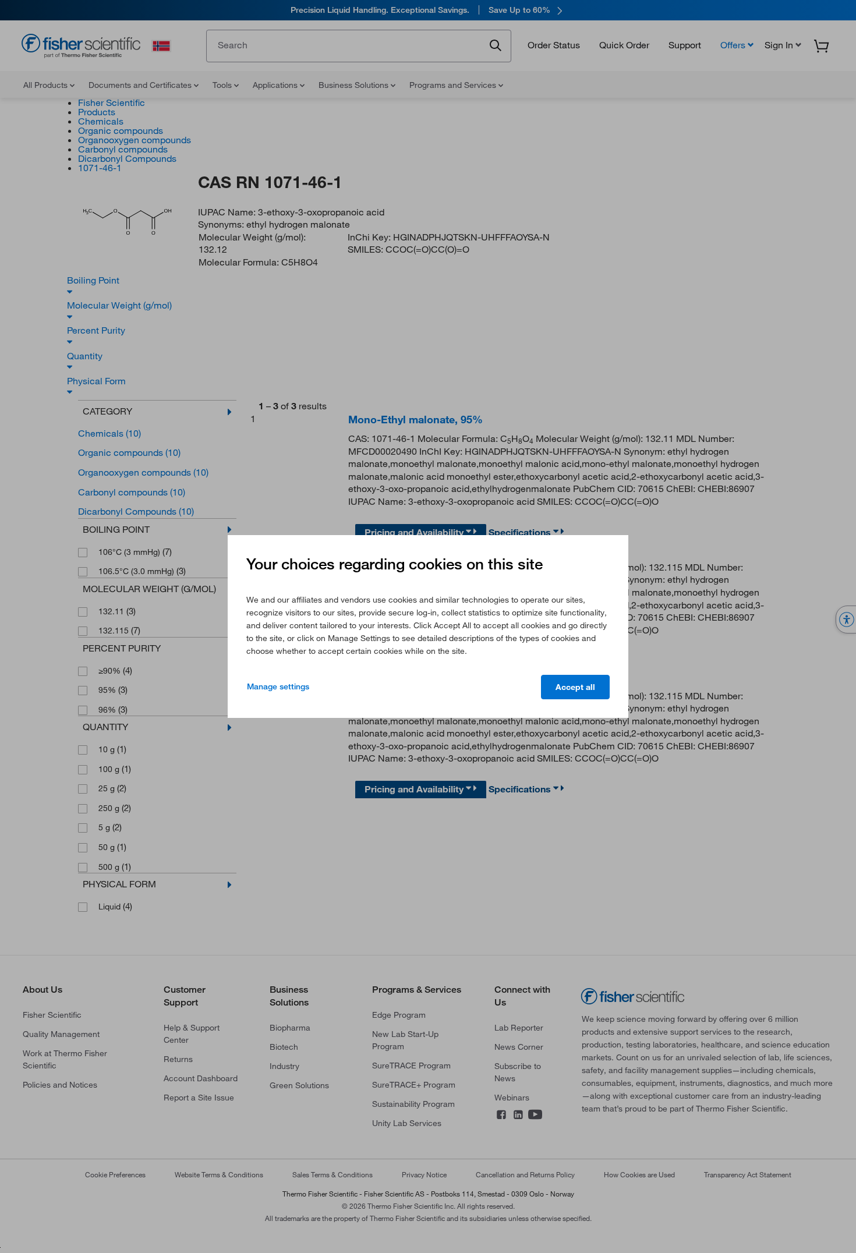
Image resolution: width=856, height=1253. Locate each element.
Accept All (575, 687)
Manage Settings (278, 686)
